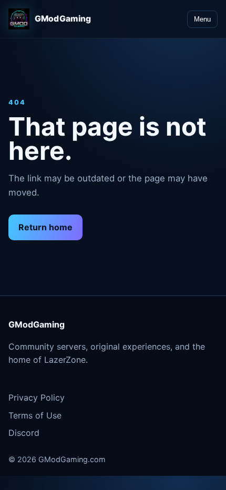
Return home (45, 227)
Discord (23, 432)
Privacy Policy (36, 397)
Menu (202, 19)
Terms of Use (34, 415)
